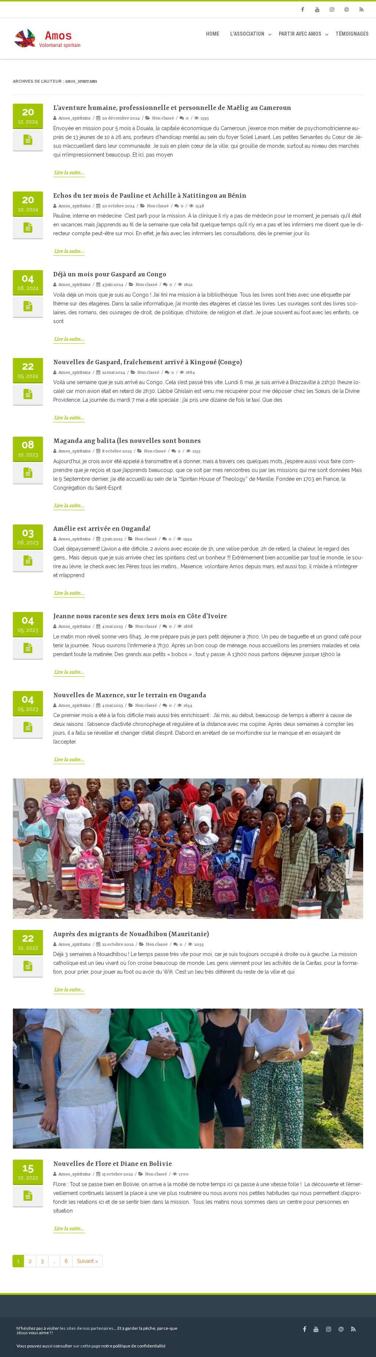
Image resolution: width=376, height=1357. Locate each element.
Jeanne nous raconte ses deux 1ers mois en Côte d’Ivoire (140, 616)
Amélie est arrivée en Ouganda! (102, 529)
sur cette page (87, 1346)
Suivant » (87, 1261)
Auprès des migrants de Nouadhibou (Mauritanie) (131, 934)
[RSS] (361, 9)
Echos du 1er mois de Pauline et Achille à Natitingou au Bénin (149, 196)
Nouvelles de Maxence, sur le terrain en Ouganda (129, 695)
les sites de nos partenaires (86, 1328)
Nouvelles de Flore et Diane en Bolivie (112, 1164)
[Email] (346, 9)
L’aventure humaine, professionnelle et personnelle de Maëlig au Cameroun (172, 108)
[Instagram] (332, 9)
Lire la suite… (69, 172)
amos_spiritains (81, 82)
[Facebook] (302, 9)
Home (212, 34)
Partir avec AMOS (300, 34)
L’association (247, 34)
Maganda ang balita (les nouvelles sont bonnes (127, 441)
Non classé (163, 118)
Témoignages (352, 34)
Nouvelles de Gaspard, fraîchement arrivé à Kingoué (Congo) (147, 362)
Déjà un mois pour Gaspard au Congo (109, 274)
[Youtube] (317, 9)
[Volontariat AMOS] (48, 38)
